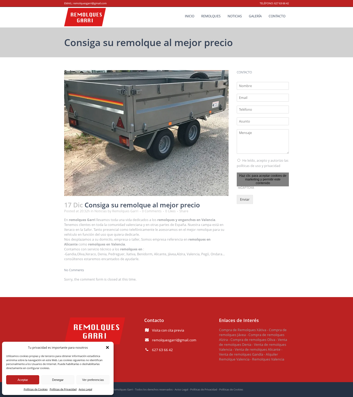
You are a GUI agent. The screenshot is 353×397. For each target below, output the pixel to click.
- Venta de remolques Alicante (256, 349)
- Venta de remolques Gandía (250, 352)
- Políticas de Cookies (230, 389)
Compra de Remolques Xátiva (242, 329)
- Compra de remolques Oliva (252, 339)
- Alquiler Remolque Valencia (248, 357)
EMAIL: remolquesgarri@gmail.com (85, 3)
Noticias (100, 211)
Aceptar (23, 380)
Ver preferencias (93, 380)
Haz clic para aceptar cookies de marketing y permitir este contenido (262, 179)
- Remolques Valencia (266, 359)
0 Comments (152, 211)
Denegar (58, 380)
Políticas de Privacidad (63, 389)
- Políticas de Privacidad (202, 389)
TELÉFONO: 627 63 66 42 (274, 3)
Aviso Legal (85, 389)
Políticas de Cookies (36, 389)
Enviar (245, 199)
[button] (107, 347)
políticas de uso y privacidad (258, 166)
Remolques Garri (125, 211)
